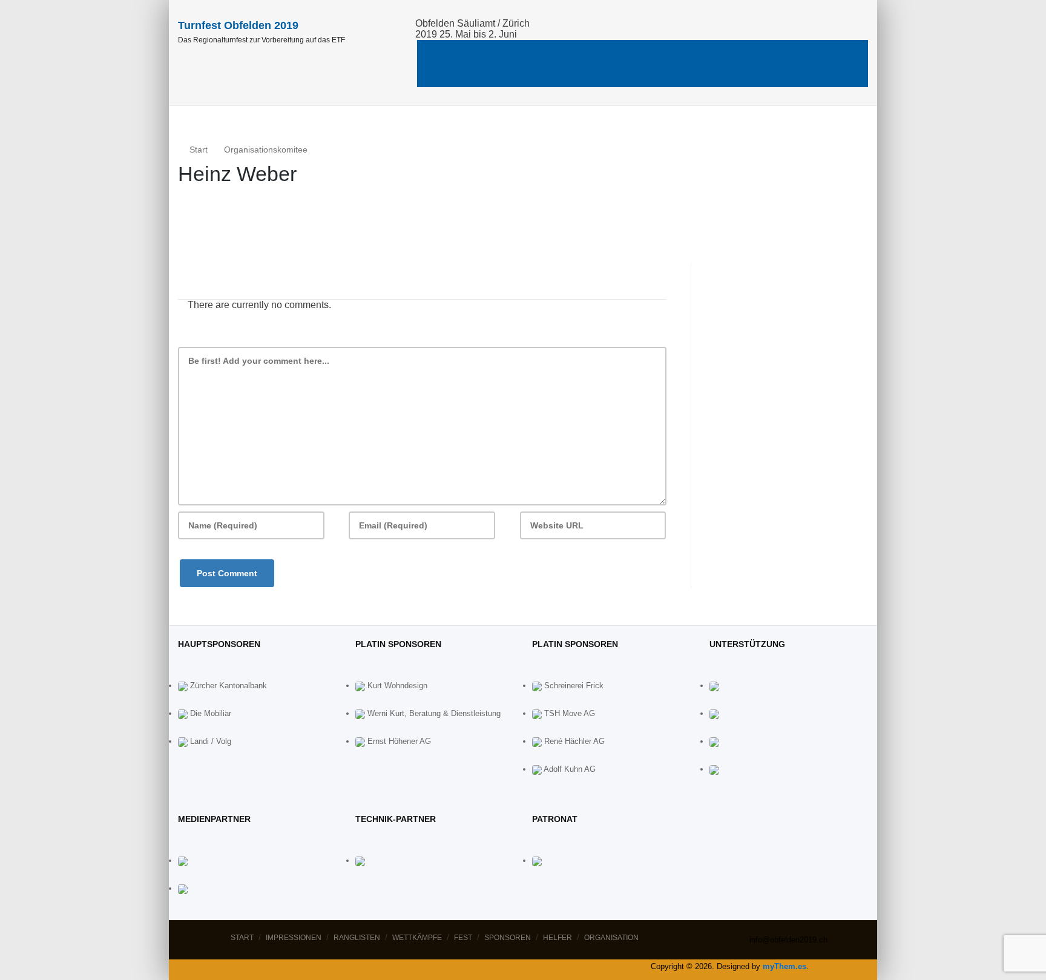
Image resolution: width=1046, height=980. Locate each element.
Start (459, 51)
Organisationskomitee (266, 149)
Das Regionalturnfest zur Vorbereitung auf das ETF (261, 40)
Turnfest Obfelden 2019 (238, 25)
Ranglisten (600, 51)
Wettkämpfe (670, 51)
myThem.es (784, 966)
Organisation (796, 75)
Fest (735, 51)
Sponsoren (797, 51)
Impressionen (529, 51)
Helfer (734, 75)
